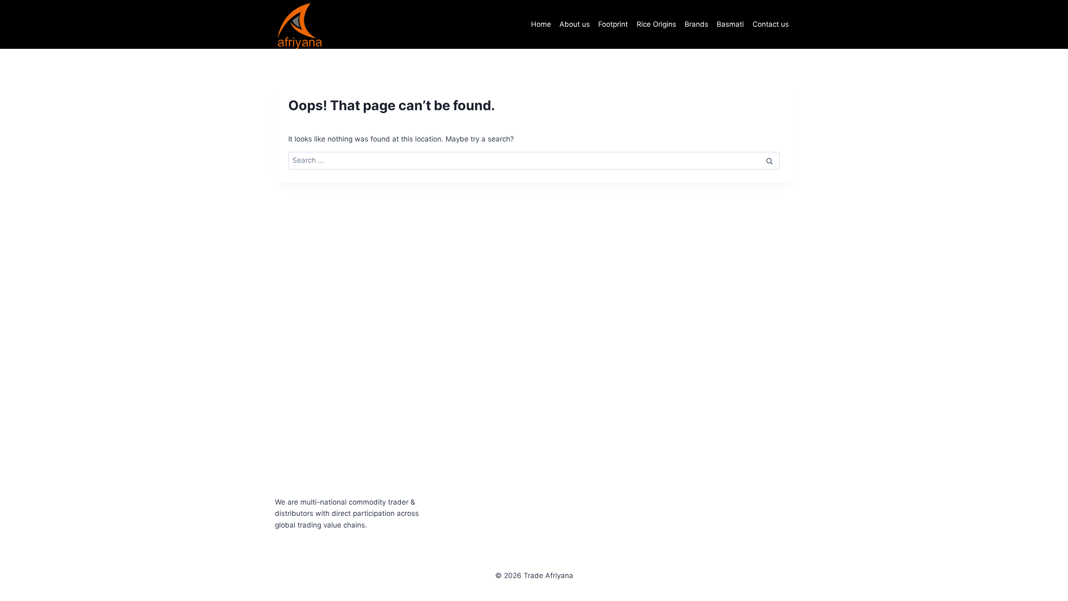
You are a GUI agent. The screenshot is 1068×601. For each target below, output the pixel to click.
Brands (696, 24)
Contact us (771, 24)
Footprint (613, 24)
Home (541, 24)
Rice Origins (656, 24)
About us (574, 24)
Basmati (730, 24)
